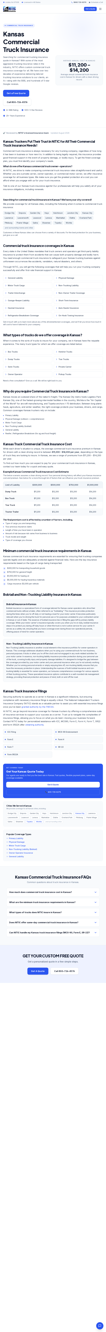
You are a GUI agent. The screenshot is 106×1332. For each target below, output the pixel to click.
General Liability (15, 278)
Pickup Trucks (65, 374)
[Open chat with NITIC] (99, 1325)
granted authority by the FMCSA (38, 707)
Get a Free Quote (16, 93)
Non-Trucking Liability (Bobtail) (23, 849)
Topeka (30, 822)
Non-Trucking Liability (69, 285)
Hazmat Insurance (16, 308)
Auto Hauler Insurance (69, 308)
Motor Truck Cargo (16, 285)
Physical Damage (66, 278)
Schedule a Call (97, 2)
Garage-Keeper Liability (18, 300)
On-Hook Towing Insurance (71, 315)
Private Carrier (65, 367)
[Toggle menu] (100, 9)
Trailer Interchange (16, 293)
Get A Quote (53, 785)
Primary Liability (16, 838)
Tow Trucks (64, 359)
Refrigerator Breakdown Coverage (23, 315)
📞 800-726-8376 (53, 792)
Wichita (39, 822)
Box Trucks (13, 352)
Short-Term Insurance (68, 300)
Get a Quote (90, 9)
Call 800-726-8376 (17, 102)
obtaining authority (34, 724)
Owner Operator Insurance (21, 853)
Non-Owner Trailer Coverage (72, 293)
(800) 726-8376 (80, 2)
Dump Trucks (14, 359)
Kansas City (79, 813)
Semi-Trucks (13, 367)
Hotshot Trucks (65, 352)
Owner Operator (15, 374)
